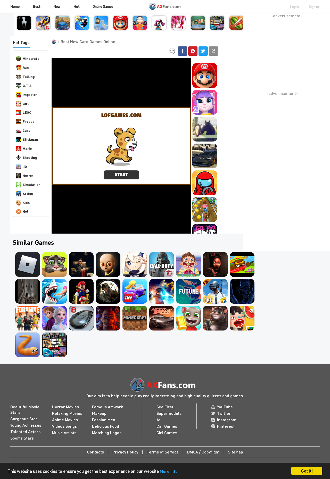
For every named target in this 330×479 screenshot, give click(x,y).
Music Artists (64, 432)
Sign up (314, 6)
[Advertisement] (286, 54)
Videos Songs (64, 426)
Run (26, 67)
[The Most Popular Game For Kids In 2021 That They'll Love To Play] (236, 27)
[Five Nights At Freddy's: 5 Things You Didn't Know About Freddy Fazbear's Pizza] (242, 301)
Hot (76, 6)
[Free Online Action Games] (215, 301)
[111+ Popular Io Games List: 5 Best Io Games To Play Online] (242, 328)
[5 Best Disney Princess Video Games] (54, 328)
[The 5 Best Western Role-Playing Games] (242, 274)
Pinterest (226, 426)
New (56, 6)
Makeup (99, 413)
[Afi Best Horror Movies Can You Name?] (27, 301)
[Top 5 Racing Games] (62, 27)
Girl (26, 103)
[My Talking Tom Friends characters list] (215, 328)
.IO (25, 166)
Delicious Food (105, 426)
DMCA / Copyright (203, 452)
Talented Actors (25, 431)
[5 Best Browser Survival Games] (178, 27)
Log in (294, 6)
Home (15, 6)
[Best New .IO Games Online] (27, 354)
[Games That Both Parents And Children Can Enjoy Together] (198, 27)
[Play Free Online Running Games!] (188, 328)
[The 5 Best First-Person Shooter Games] (43, 27)
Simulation (31, 184)
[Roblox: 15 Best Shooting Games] (27, 274)
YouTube (225, 406)
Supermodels (169, 413)
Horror (28, 175)
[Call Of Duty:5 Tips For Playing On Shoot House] (108, 301)
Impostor (30, 94)
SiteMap (235, 452)
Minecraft (31, 58)
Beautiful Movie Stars (24, 409)
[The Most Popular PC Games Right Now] (140, 27)
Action (28, 193)
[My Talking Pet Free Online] (54, 274)
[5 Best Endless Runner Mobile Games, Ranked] (204, 219)
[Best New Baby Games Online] (54, 301)
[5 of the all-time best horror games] (215, 274)
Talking (29, 76)
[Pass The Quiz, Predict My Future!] (188, 301)
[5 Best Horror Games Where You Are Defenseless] (108, 274)
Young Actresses (25, 425)
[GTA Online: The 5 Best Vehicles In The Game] (204, 165)
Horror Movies (65, 406)
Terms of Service (163, 452)
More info (169, 471)
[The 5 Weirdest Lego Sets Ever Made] (134, 301)
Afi (159, 419)
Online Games (103, 6)
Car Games (166, 426)
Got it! (307, 471)
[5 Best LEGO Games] (161, 301)
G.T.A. (27, 85)
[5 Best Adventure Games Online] (27, 328)
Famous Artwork (107, 406)
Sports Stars (22, 438)
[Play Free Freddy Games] (108, 328)
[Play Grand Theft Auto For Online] (217, 27)
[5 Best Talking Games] (204, 112)
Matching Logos (106, 432)
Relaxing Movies (67, 413)
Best (36, 6)
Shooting (30, 157)
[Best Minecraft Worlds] (134, 328)
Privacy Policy (125, 452)
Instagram (226, 419)
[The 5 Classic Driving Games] (161, 328)
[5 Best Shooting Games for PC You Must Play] (161, 274)
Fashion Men (103, 419)
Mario (27, 148)
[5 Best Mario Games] (120, 27)
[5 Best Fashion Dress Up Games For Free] (134, 274)
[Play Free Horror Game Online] (24, 27)
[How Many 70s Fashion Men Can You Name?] (81, 274)
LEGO (27, 112)
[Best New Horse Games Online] (204, 139)
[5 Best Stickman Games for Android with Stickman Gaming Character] (101, 27)
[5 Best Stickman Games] (82, 27)
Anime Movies (65, 419)
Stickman (30, 139)
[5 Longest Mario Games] (81, 301)
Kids (26, 202)
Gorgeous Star (23, 418)
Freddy (28, 121)
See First (164, 406)
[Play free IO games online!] (159, 27)
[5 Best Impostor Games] (204, 192)
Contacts (95, 452)
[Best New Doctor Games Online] (188, 274)
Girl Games (166, 432)
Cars (26, 130)
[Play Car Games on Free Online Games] (81, 328)
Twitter (224, 413)
